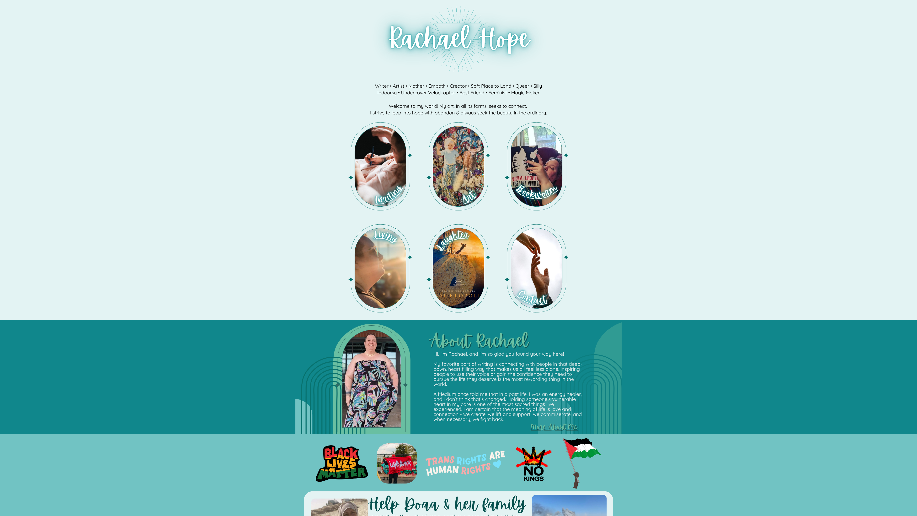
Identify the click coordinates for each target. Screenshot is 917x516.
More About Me (553, 427)
